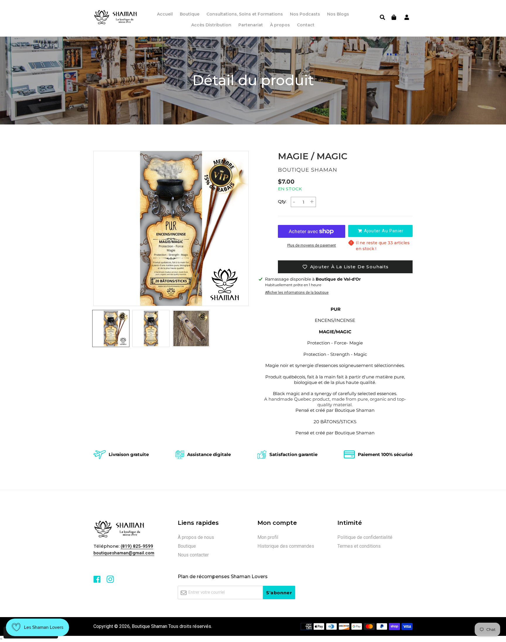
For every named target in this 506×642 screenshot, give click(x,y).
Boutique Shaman (149, 626)
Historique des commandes (285, 546)
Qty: (282, 201)
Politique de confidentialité (364, 537)
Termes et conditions (359, 546)
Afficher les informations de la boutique (297, 293)
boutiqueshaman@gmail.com (123, 553)
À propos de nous (196, 537)
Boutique (187, 546)
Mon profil (267, 537)
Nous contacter (193, 555)
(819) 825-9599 (137, 546)
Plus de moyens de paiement (311, 245)
